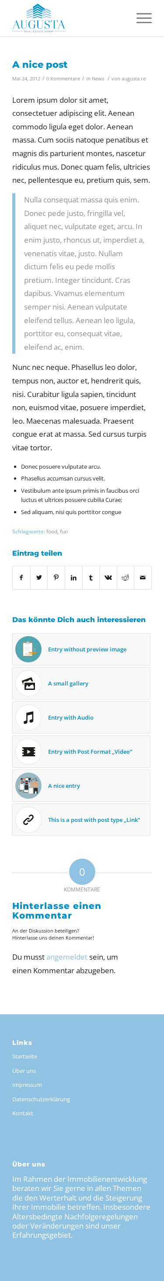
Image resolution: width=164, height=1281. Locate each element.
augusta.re (134, 79)
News (98, 79)
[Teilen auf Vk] (108, 577)
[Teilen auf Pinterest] (56, 577)
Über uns (24, 1071)
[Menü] (140, 17)
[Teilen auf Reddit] (125, 577)
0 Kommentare (63, 79)
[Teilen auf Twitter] (39, 577)
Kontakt (22, 1113)
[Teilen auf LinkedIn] (73, 577)
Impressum (27, 1085)
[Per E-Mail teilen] (142, 577)
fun (64, 531)
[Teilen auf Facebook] (21, 577)
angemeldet (66, 957)
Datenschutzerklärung (41, 1099)
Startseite (24, 1056)
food (51, 531)
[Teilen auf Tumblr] (91, 577)
